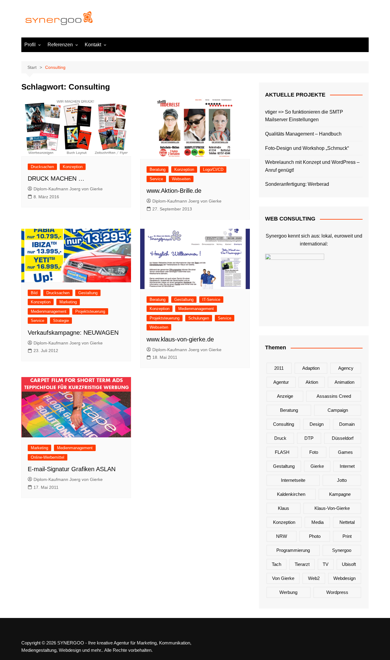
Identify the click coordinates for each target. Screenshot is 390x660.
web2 (314, 578)
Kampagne (340, 494)
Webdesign (344, 578)
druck (280, 438)
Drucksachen (42, 166)
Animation (344, 382)
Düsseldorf (342, 438)
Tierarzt (302, 564)
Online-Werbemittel (47, 457)
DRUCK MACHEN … (56, 178)
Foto (313, 452)
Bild (34, 293)
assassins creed (334, 396)
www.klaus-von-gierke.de (180, 339)
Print (347, 536)
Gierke (317, 466)
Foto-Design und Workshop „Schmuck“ (307, 148)
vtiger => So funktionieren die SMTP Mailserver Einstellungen (304, 115)
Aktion (312, 382)
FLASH (282, 452)
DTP (309, 438)
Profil (30, 44)
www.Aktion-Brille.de (174, 190)
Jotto (342, 480)
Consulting (283, 424)
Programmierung (293, 550)
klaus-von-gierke (332, 508)
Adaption (311, 368)
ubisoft (349, 564)
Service (156, 179)
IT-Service (211, 299)
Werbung (288, 592)
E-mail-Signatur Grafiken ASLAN (71, 469)
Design (317, 424)
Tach (276, 564)
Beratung (157, 169)
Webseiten (181, 179)
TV (325, 564)
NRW (281, 536)
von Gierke (283, 578)
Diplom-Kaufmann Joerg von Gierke (68, 188)
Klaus (283, 508)
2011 (279, 368)
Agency (345, 368)
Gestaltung (88, 293)
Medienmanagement (48, 311)
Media (317, 522)
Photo (315, 536)
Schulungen (198, 318)
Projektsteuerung (90, 311)
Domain (347, 424)
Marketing (68, 302)
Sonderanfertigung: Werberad (297, 184)
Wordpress (337, 592)
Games (345, 452)
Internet (347, 466)
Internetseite (293, 480)
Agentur (281, 382)
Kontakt (93, 44)
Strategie (61, 320)
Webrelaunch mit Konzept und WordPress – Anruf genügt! (312, 166)
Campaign (338, 410)
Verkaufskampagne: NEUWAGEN (73, 332)
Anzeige (285, 396)
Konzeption (73, 166)
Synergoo (341, 550)
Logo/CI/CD (213, 169)
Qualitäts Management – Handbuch (303, 133)
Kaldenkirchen (291, 494)
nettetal (347, 522)
